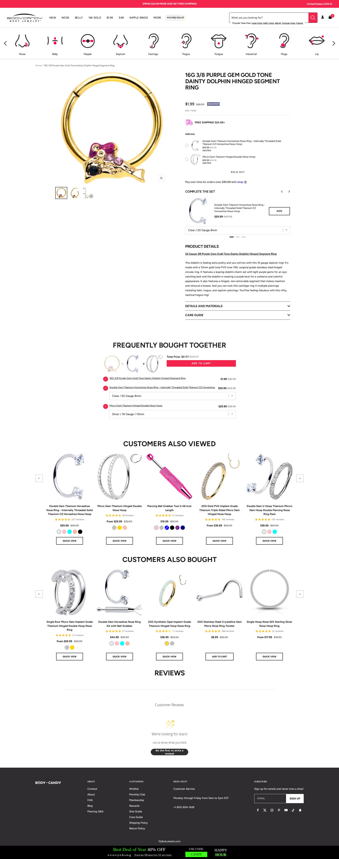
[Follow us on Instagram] (271, 810)
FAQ (90, 800)
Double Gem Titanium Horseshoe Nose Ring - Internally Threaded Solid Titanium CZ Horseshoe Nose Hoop (239, 208)
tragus (299, 23)
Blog (90, 805)
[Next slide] (286, 191)
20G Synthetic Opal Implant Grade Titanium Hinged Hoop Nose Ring (169, 624)
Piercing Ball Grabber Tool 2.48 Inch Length (169, 508)
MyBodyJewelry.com (169, 841)
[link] (59, 532)
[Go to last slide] (279, 191)
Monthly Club (137, 794)
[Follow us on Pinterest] (278, 810)
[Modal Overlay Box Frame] (169, 852)
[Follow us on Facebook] (257, 810)
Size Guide (135, 811)
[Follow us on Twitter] (264, 810)
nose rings (257, 23)
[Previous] (6, 43)
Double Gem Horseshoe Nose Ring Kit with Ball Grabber (119, 624)
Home (38, 65)
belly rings (268, 23)
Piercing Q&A (95, 811)
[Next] (333, 43)
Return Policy (137, 828)
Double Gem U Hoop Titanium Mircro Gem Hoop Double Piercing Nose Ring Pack (269, 510)
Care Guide (136, 817)
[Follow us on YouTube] (286, 810)
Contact (92, 788)
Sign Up (295, 798)
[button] (39, 478)
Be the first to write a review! (169, 752)
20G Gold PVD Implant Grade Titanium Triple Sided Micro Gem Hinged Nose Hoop (219, 510)
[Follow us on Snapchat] (300, 810)
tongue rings (288, 23)
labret (278, 23)
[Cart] (330, 17)
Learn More (207, 150)
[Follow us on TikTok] (293, 810)
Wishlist (134, 788)
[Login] (322, 17)
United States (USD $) (319, 3)
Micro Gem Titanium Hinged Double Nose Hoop (119, 508)
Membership (136, 800)
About (91, 794)
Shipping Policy (138, 822)
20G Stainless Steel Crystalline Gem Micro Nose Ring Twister (219, 624)
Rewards (134, 805)
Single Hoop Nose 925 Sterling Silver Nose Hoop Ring (269, 624)
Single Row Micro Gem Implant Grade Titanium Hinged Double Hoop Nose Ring (69, 625)
